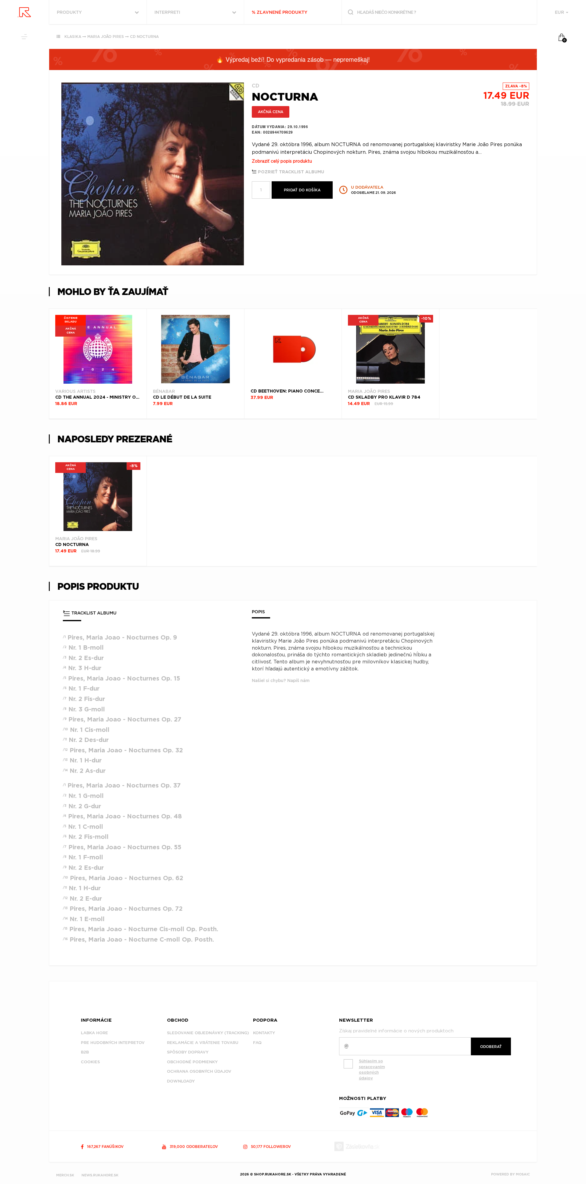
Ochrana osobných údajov (199, 1071)
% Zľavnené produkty (279, 12)
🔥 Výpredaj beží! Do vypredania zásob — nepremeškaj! (293, 59)
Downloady (181, 1081)
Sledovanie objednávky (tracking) (208, 1033)
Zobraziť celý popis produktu (282, 161)
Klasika (72, 36)
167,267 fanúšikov (105, 1146)
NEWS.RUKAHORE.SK (99, 1175)
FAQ (257, 1042)
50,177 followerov (270, 1146)
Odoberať (491, 1046)
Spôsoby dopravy (187, 1052)
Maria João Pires (105, 36)
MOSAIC (523, 1174)
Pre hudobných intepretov (113, 1042)
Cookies (90, 1062)
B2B (85, 1052)
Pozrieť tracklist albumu (290, 172)
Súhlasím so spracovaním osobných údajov (372, 1069)
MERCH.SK (65, 1175)
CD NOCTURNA (144, 36)
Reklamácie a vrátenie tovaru (202, 1042)
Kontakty (264, 1033)
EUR (560, 12)
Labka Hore (94, 1033)
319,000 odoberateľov (193, 1146)
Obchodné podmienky (192, 1062)
